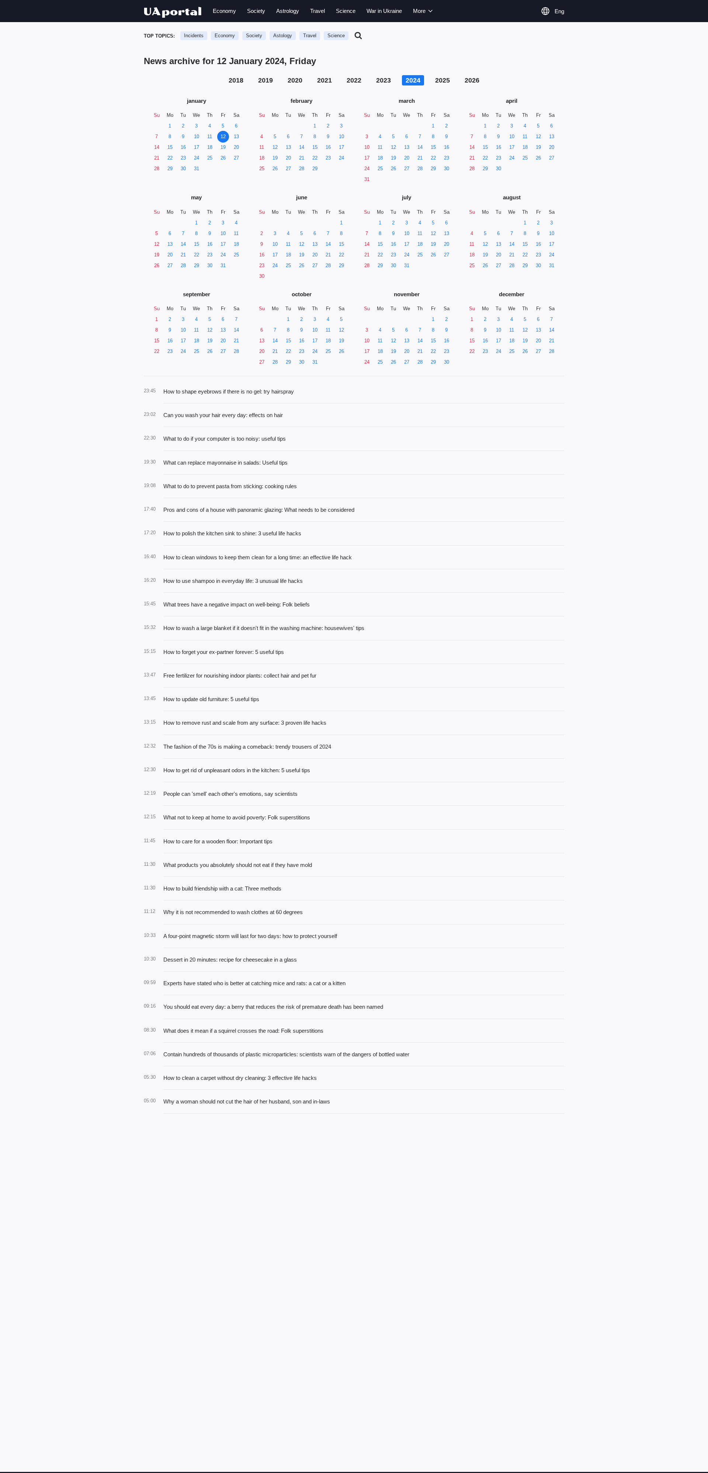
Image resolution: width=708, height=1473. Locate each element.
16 (183, 147)
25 (209, 158)
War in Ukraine (384, 11)
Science (345, 11)
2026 (472, 80)
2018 (236, 80)
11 (209, 136)
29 (170, 168)
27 (236, 158)
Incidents (194, 35)
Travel (317, 11)
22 (170, 158)
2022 (354, 80)
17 (196, 147)
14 (156, 147)
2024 (413, 80)
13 (236, 136)
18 (209, 147)
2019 (265, 80)
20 (236, 147)
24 (196, 158)
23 (183, 158)
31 (196, 168)
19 (223, 147)
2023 (383, 80)
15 (170, 147)
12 (223, 136)
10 (196, 136)
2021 (324, 80)
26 (223, 158)
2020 (295, 80)
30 (183, 168)
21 (156, 158)
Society (256, 11)
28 (156, 168)
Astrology (287, 11)
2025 (442, 80)
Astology (282, 35)
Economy (224, 11)
